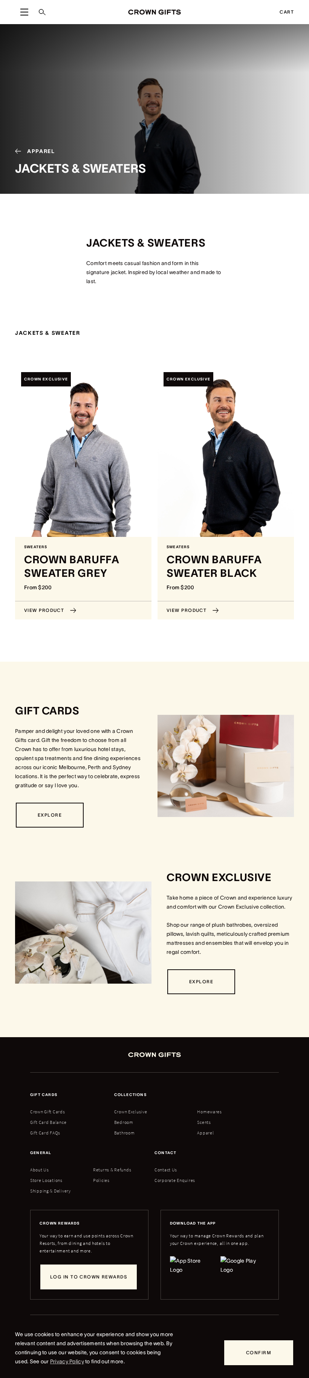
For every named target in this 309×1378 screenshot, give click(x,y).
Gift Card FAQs (45, 1133)
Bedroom (123, 1122)
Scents (204, 1122)
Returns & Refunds (112, 1170)
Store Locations (46, 1180)
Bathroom (124, 1133)
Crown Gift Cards (47, 1111)
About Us (39, 1170)
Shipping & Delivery (50, 1191)
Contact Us (165, 1170)
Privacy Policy (67, 1361)
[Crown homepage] (154, 11)
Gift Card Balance (48, 1122)
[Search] (42, 12)
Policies (101, 1180)
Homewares (209, 1111)
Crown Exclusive (130, 1111)
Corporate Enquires (174, 1180)
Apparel (205, 1133)
